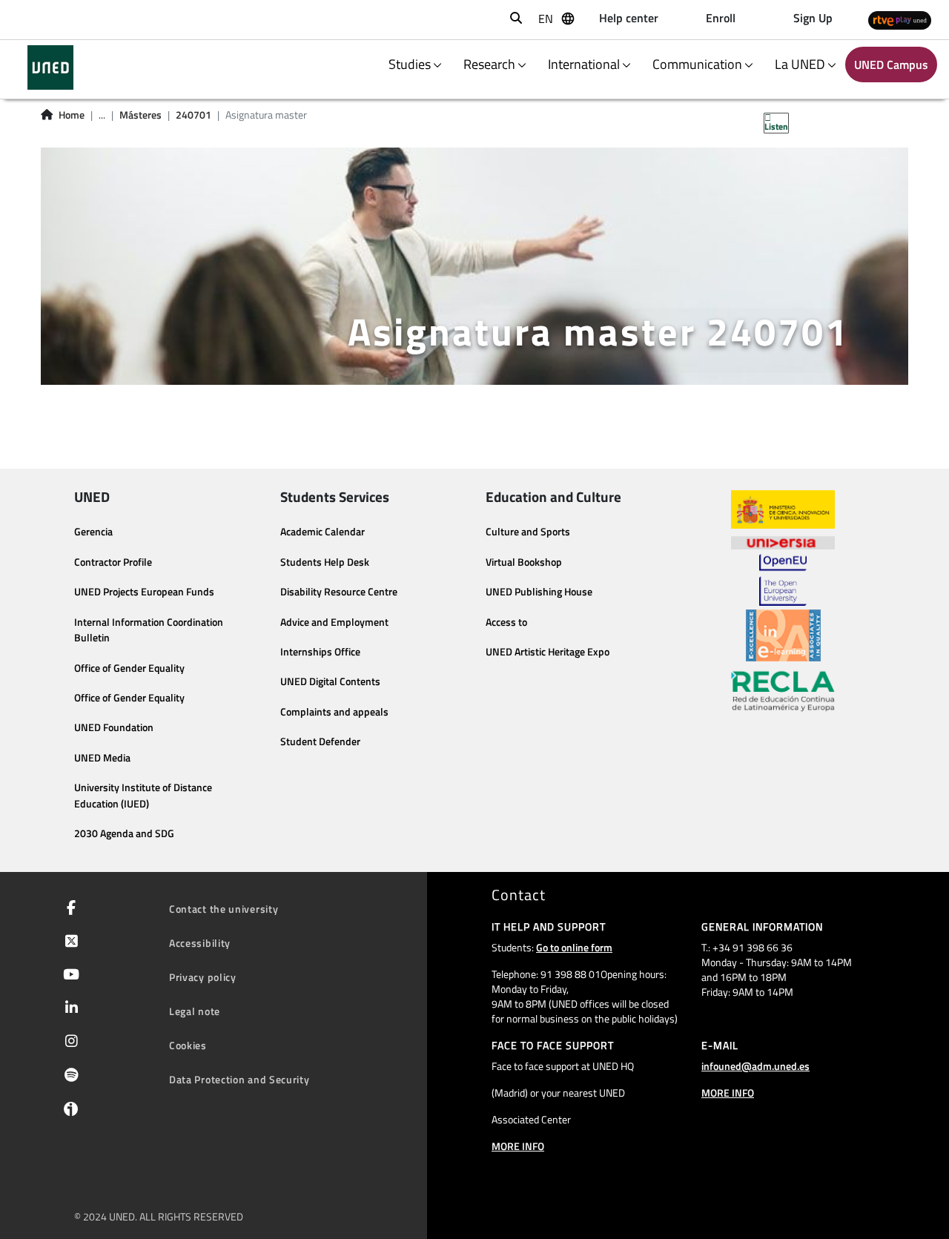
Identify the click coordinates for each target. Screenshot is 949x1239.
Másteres (140, 115)
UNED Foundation (113, 727)
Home (72, 115)
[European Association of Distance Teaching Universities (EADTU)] (783, 635)
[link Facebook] (68, 909)
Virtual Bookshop (524, 562)
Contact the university (223, 908)
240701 (193, 115)
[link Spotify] (69, 1076)
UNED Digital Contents (330, 681)
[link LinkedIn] (68, 1009)
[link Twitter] (68, 942)
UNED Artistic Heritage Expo (547, 652)
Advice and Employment (334, 622)
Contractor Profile (113, 562)
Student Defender (320, 741)
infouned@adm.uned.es (755, 1066)
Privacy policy (203, 977)
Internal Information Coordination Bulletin (148, 630)
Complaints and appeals (334, 712)
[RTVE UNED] (899, 20)
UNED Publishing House (539, 592)
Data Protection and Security (239, 1079)
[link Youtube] (68, 975)
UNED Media (102, 758)
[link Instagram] (68, 1042)
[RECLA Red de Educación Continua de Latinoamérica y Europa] (783, 690)
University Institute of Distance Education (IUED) (143, 795)
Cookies (188, 1045)
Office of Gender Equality (129, 668)
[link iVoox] (68, 1112)
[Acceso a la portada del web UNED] (50, 67)
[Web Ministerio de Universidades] (783, 509)
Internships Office (320, 652)
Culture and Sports (528, 531)
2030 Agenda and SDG (124, 833)
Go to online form (574, 947)
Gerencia (93, 531)
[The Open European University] (783, 580)
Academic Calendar (322, 531)
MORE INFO (518, 1146)
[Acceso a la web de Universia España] (783, 541)
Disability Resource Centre (338, 592)
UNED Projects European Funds (144, 592)
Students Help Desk (324, 562)
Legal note (194, 1011)
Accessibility (200, 943)
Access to (506, 622)
